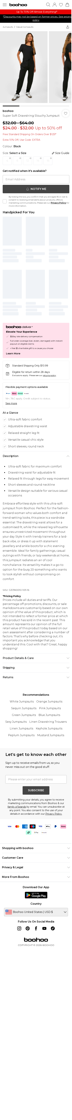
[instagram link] (19, 928)
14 (38, 160)
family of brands (17, 806)
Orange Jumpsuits (49, 701)
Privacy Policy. (53, 813)
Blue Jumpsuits (49, 715)
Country (36, 903)
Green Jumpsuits (24, 715)
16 (48, 160)
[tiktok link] (53, 928)
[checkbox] (5, 201)
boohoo (8, 111)
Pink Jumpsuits (50, 708)
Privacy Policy (58, 203)
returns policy (49, 375)
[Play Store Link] (36, 895)
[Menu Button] (5, 5)
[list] (36, 12)
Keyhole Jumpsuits (49, 728)
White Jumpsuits (22, 701)
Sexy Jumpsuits (16, 721)
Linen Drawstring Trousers (48, 721)
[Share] (68, 27)
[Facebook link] (36, 928)
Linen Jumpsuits (21, 728)
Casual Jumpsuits (24, 27)
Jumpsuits (8, 27)
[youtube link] (44, 928)
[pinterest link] (28, 928)
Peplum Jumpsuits (21, 735)
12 (27, 160)
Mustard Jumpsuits (50, 735)
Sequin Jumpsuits (23, 708)
